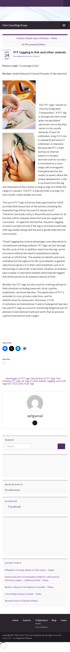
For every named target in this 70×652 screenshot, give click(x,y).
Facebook (11, 501)
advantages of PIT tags (18, 378)
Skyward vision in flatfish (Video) (21, 600)
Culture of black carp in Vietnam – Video (36, 38)
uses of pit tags (26, 383)
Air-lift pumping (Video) (33, 44)
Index (64, 620)
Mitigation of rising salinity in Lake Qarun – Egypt (29, 570)
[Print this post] (65, 56)
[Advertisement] (21, 536)
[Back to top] (63, 645)
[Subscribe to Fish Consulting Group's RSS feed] (4, 2)
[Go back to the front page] (35, 14)
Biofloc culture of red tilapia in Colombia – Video (29, 587)
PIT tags (16, 381)
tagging (51, 381)
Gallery (29, 56)
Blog (54, 620)
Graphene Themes (23, 638)
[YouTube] (14, 2)
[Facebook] (9, 2)
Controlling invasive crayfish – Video (23, 593)
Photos (36, 56)
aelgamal (20, 56)
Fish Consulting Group (14, 25)
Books (38, 623)
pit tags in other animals (34, 381)
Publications (41, 620)
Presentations (41, 627)
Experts (27, 620)
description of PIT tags (43, 378)
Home (15, 620)
